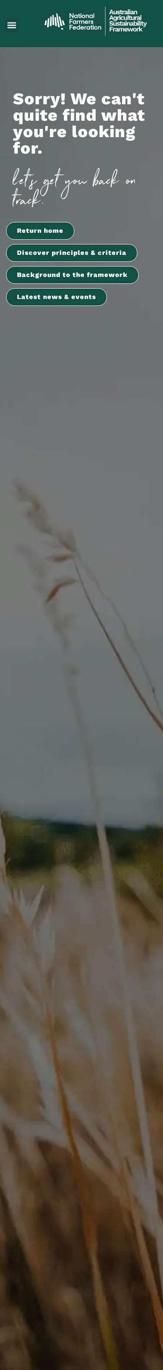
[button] (11, 25)
